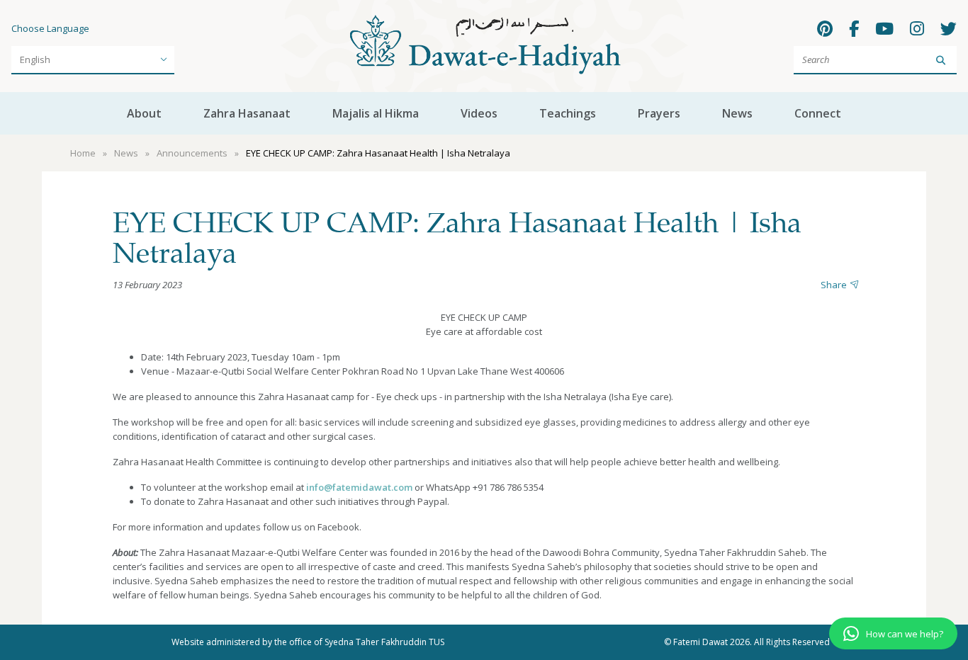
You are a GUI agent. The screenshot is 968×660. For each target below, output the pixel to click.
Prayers (659, 113)
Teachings (567, 113)
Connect (817, 113)
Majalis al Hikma (375, 113)
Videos (479, 113)
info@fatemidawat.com (359, 487)
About (144, 113)
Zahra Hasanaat (247, 113)
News (737, 113)
